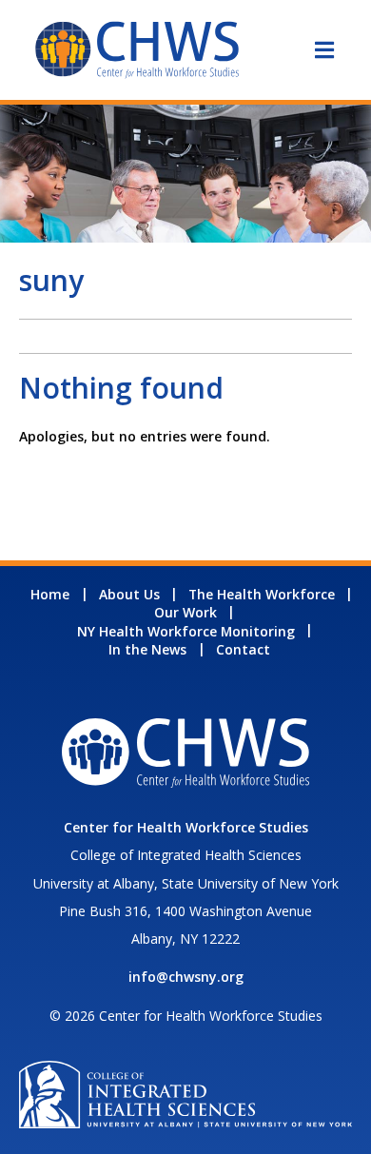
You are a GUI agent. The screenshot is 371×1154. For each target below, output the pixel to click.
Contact (243, 649)
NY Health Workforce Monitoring (186, 631)
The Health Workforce (261, 594)
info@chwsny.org (186, 977)
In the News (147, 649)
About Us (129, 594)
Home (49, 594)
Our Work (185, 612)
